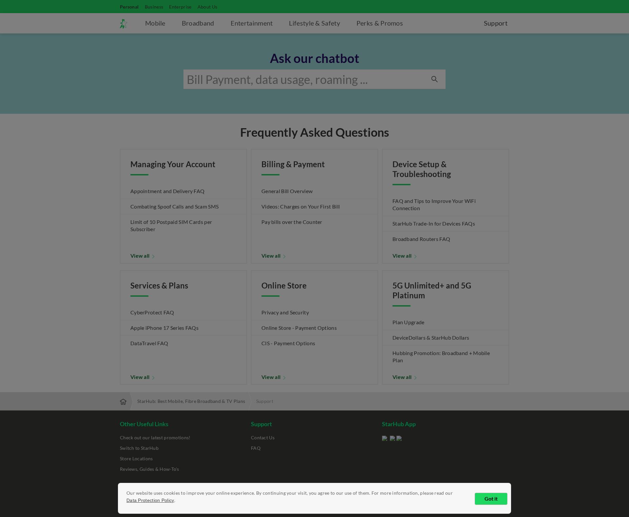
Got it (491, 498)
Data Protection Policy (150, 500)
